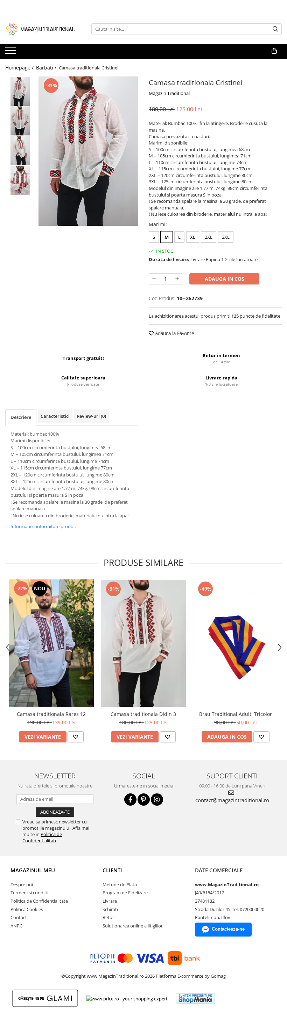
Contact (18, 917)
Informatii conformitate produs (43, 526)
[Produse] (11, 52)
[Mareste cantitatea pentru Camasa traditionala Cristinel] (177, 278)
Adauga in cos (224, 278)
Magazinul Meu (32, 870)
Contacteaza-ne (228, 929)
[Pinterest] (144, 799)
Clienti (112, 870)
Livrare (110, 901)
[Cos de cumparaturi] (274, 51)
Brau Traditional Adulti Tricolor (235, 714)
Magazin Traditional (169, 93)
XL (192, 237)
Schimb (110, 909)
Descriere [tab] (20, 417)
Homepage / (20, 67)
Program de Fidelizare (125, 892)
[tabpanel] (88, 151)
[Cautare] (275, 29)
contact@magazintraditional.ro (232, 800)
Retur (108, 917)
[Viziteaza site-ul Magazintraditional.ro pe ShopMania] (195, 998)
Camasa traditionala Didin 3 (143, 714)
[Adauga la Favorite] (76, 736)
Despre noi (21, 884)
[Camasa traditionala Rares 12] (51, 643)
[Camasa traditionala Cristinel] (88, 151)
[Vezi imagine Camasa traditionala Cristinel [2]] (20, 150)
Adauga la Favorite (174, 333)
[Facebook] (130, 799)
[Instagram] (157, 799)
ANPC (16, 926)
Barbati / (47, 67)
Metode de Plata (120, 884)
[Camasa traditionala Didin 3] (143, 643)
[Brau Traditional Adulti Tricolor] (235, 643)
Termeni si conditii (29, 892)
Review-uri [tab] (91, 416)
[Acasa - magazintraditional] (40, 29)
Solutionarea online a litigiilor (133, 926)
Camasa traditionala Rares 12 (51, 714)
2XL (208, 237)
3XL (226, 237)
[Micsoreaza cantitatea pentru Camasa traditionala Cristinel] (154, 278)
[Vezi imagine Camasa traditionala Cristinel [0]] (20, 91)
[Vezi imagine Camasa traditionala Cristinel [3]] (20, 180)
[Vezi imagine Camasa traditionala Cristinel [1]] (20, 120)
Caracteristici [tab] (55, 416)
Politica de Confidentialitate (42, 837)
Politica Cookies (26, 909)
